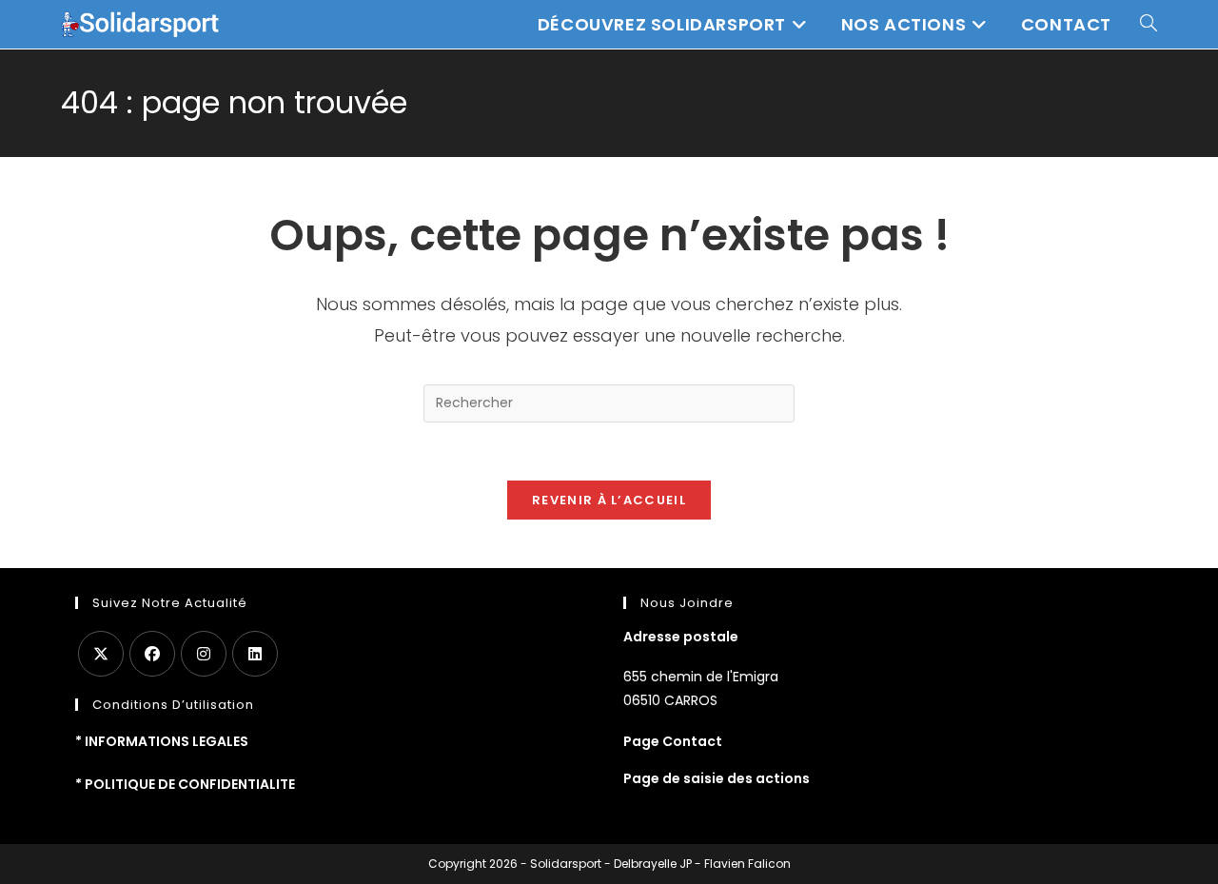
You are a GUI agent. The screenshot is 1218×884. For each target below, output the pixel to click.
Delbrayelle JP (653, 863)
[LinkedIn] (255, 654)
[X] (101, 654)
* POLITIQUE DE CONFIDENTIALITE (185, 784)
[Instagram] (203, 654)
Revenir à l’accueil (609, 500)
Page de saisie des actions (716, 778)
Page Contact (672, 741)
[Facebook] (152, 654)
